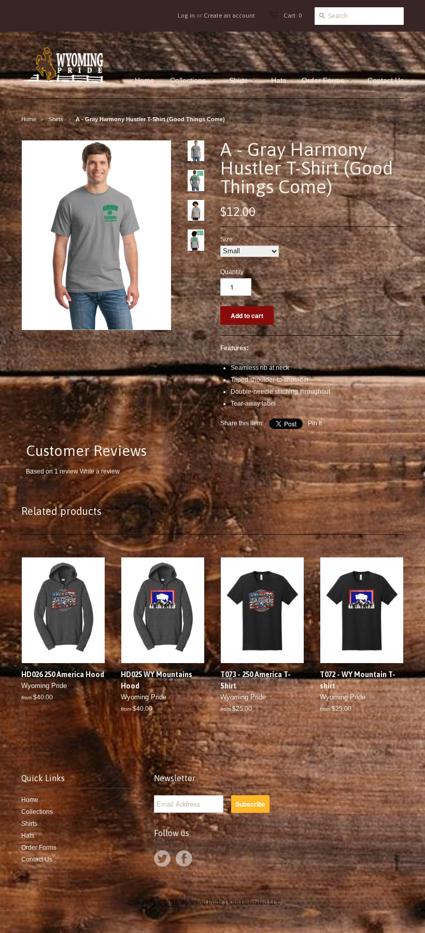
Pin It (315, 423)
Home (29, 799)
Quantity (232, 272)
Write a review (100, 471)
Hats (27, 835)
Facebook (184, 858)
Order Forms (38, 847)
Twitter (162, 858)
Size (226, 239)
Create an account (229, 15)
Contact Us (36, 859)
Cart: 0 (293, 15)
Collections (37, 811)
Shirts (56, 119)
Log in (186, 15)
